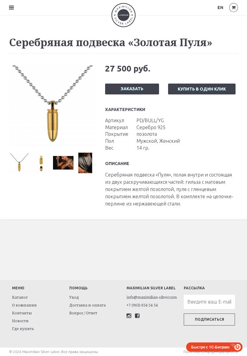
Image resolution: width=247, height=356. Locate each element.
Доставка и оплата (87, 305)
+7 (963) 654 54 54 (142, 305)
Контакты (22, 313)
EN (220, 7)
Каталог (20, 297)
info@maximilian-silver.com (152, 297)
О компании (24, 305)
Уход (74, 297)
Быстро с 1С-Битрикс (210, 347)
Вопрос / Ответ (83, 313)
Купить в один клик (202, 89)
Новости (20, 320)
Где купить (23, 328)
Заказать (132, 88)
